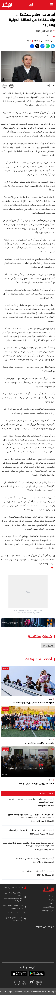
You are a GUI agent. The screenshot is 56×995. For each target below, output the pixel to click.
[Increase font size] (53, 85)
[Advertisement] (28, 591)
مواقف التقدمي (47, 40)
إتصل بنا (51, 899)
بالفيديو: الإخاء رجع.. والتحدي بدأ (39, 743)
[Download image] (3, 79)
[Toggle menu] (52, 4)
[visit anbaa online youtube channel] (32, 982)
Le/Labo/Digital (50, 991)
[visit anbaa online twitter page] (24, 982)
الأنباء (36, 40)
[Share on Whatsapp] (48, 46)
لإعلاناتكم (51, 903)
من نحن (51, 895)
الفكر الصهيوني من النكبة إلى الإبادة (36, 783)
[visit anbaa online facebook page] (17, 982)
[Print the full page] (11, 85)
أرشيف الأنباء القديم (48, 910)
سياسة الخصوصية (48, 906)
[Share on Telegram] (53, 46)
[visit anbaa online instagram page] (39, 982)
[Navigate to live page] (31, 5)
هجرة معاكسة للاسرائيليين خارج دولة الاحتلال (33, 703)
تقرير (50, 699)
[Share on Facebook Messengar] (42, 46)
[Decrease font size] (48, 85)
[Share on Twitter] (37, 46)
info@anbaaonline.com (15, 913)
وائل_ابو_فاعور (48, 645)
